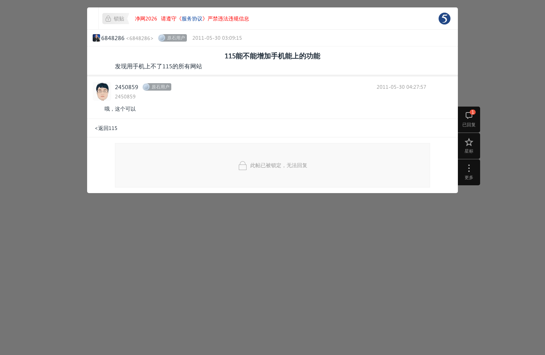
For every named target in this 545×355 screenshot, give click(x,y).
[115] (444, 19)
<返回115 (106, 127)
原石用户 (176, 37)
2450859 (126, 87)
